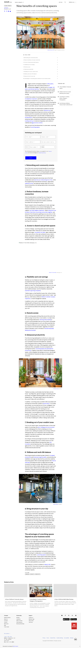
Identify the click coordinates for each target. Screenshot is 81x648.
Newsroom (6, 623)
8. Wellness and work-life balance (30, 73)
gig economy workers (37, 122)
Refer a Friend (19, 620)
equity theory (46, 403)
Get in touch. (15, 646)
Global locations (7, 617)
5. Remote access (26, 66)
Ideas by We (47, 564)
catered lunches (29, 183)
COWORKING (27, 574)
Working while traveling (45, 319)
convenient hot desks (40, 232)
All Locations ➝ (7, 633)
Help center (31, 620)
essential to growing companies (33, 290)
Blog (5, 625)
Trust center (6, 626)
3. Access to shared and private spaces (31, 62)
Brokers (18, 617)
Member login (31, 619)
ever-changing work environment (46, 427)
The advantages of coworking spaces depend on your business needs (37, 78)
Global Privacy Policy (42, 152)
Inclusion (6, 620)
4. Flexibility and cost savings (29, 64)
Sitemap (71, 637)
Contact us (31, 617)
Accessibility (66, 637)
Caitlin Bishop (6, 7)
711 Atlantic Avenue (56, 388)
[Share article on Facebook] (6, 11)
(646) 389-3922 (8, 636)
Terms (48, 637)
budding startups (29, 121)
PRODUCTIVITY (37, 574)
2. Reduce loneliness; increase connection (31, 59)
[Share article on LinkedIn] (8, 11)
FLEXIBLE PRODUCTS (8, 5)
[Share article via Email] (10, 11)
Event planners (19, 622)
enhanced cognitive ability (40, 457)
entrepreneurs (28, 117)
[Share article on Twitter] (4, 11)
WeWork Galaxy (55, 504)
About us (6, 619)
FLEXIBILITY (32, 574)
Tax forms (31, 622)
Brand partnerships (20, 623)
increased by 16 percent (31, 98)
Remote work (47, 110)
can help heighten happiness (37, 210)
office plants (50, 83)
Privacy (44, 637)
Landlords (18, 619)
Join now (60, 2)
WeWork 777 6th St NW (52, 272)
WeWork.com (72, 2)
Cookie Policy (52, 637)
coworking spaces (35, 127)
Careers (5, 622)
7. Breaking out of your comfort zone (30, 71)
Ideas (10, 2)
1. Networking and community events (30, 57)
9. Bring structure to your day (29, 76)
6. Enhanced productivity (28, 69)
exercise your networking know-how (43, 179)
